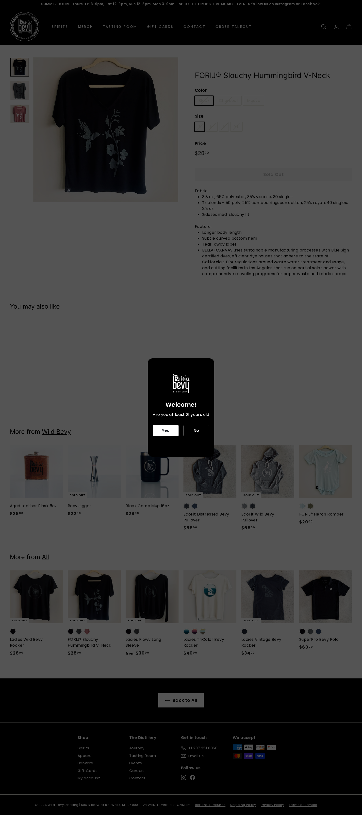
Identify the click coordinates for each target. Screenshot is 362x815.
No (196, 430)
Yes (165, 430)
